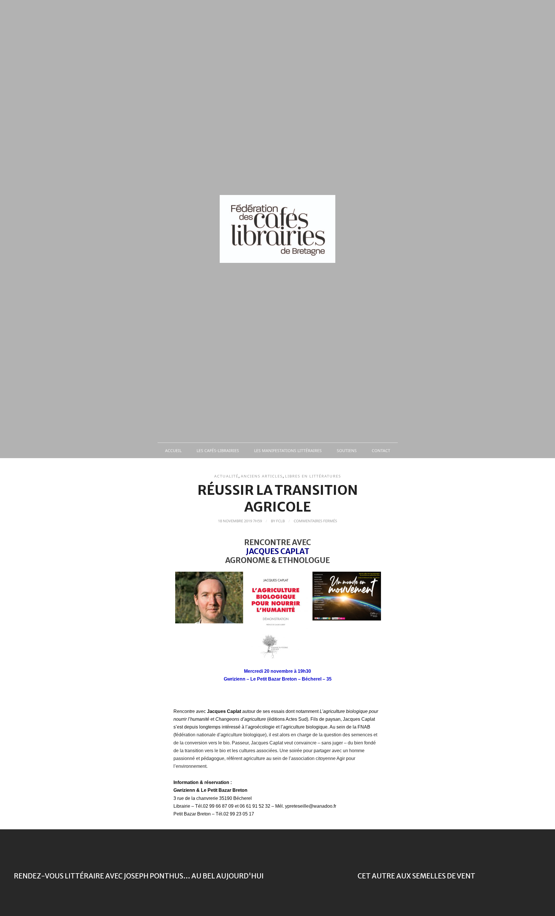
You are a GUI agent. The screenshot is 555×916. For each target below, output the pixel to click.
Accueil (173, 450)
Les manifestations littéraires (288, 450)
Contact (381, 450)
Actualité (226, 476)
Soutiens (347, 450)
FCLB (280, 520)
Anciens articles (262, 476)
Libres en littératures (313, 476)
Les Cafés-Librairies (218, 450)
